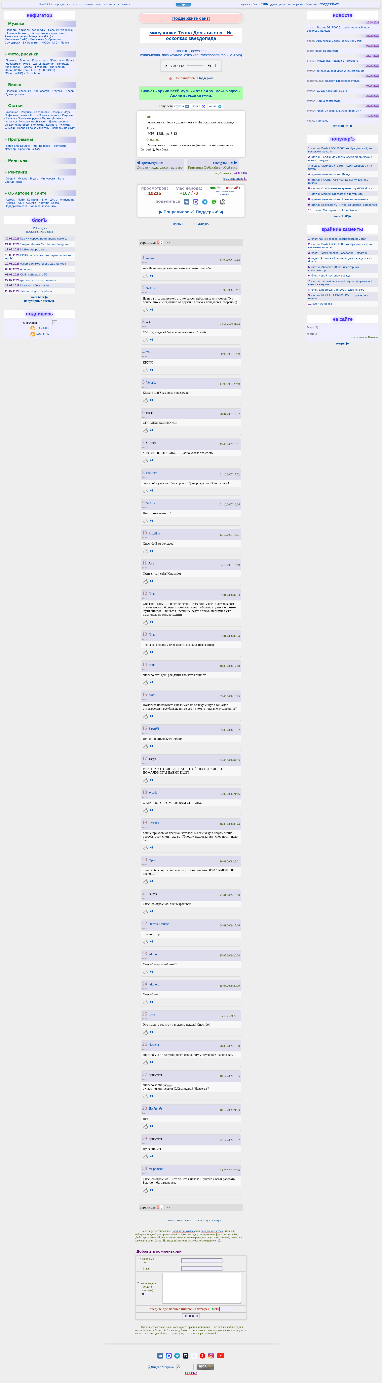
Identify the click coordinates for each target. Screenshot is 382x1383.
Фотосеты (40, 66)
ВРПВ (264, 4)
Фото (33, 115)
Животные (57, 60)
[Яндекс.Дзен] (202, 1355)
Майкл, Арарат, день (33, 249)
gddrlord (154, 954)
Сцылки (10, 127)
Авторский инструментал (48, 33)
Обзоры (57, 111)
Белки (70, 60)
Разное (27, 66)
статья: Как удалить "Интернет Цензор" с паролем (344, 204)
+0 (151, 275)
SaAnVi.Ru (45, 4)
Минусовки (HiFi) (40, 36)
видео (89, 4)
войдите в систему (212, 1231)
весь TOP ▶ (342, 216)
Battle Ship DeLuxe (18, 145)
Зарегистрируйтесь (183, 1231)
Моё (37, 73)
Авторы (10, 199)
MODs (46, 42)
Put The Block (41, 145)
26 (144, 1044)
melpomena (156, 1169)
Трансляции (57, 66)
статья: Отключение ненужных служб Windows (341, 188)
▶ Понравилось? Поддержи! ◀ (191, 211)
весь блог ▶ (39, 297)
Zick (149, 352)
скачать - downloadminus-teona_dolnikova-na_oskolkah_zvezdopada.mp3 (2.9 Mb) (191, 53)
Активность (67, 199)
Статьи (15, 105)
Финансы (11, 121)
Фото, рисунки (23, 54)
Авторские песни (16, 36)
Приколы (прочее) (17, 33)
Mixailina (155, 533)
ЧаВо (21, 199)
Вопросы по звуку (63, 127)
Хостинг (44, 202)
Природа (63, 63)
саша (152, 664)
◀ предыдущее (159, 164)
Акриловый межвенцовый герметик (339, 40)
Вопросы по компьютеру (33, 127)
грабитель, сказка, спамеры (38, 280)
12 (144, 593)
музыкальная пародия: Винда (330, 174)
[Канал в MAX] (168, 1355)
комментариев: (235, 178)
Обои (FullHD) (14, 73)
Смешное (12, 111)
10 (144, 532)
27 (144, 1074)
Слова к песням (49, 115)
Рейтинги (17, 172)
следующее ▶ (212, 164)
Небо (26, 63)
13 (144, 634)
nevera (150, 258)
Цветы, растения (44, 63)
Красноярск (12, 66)
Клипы (70, 90)
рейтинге (226, 194)
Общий (10, 178)
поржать (298, 4)
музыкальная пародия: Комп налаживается (339, 199)
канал (196, 106)
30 (144, 1168)
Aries (152, 695)
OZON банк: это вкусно (332, 90)
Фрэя (152, 860)
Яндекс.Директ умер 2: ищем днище (340, 70)
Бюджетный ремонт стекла (342, 80)
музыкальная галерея (191, 223)
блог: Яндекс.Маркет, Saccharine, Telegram (339, 252)
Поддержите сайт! (191, 18)
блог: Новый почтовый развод (330, 275)
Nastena (154, 1044)
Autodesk (26, 269)
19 (144, 822)
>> (168, 242)
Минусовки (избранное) (45, 39)
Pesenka (154, 822)
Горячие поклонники (43, 206)
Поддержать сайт (16, 206)
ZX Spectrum (31, 42)
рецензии (285, 4)
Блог (19, 181)
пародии (60, 4)
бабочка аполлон (326, 50)
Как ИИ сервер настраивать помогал (44, 238)
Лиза (152, 593)
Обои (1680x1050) (43, 70)
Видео (14, 84)
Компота (51, 124)
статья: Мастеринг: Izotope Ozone (335, 210)
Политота (37, 124)
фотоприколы (75, 4)
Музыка (16, 23)
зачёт (215, 187)
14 (144, 664)
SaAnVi (151, 288)
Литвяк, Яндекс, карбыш (36, 291)
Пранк (65, 42)
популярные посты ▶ (39, 301)
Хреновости (41, 90)
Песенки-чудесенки (60, 29)
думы (273, 4)
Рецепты (67, 115)
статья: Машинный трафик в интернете (337, 193)
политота (101, 4)
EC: (191, 1372)
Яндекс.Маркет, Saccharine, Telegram (44, 244)
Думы (53, 199)
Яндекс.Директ (51, 118)
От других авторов (17, 124)
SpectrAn (24, 148)
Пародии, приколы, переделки (26, 29)
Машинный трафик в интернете (337, 60)
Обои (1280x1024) (17, 70)
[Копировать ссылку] (222, 202)
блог (255, 4)
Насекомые (13, 63)
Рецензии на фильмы (35, 111)
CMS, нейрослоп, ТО (34, 274)
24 (144, 983)
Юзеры (10, 202)
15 (144, 694)
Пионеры (322, 120)
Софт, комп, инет (16, 115)
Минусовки (48, 178)
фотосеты (311, 4)
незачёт (232, 187)
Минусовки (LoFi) (16, 39)
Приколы (11, 60)
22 (144, 923)
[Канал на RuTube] (185, 1355)
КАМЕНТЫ (42, 334)
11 (144, 562)
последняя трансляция (39, 231)
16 (144, 728)
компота (114, 4)
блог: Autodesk (322, 303)
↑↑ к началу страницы (208, 1220)
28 (144, 1108)
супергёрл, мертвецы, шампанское (43, 263)
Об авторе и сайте (27, 193)
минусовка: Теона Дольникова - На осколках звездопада (191, 35)
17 (144, 758)
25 (144, 1013)
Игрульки (57, 90)
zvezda (153, 792)
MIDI (55, 42)
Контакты (33, 199)
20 (144, 859)
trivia (152, 1014)
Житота (65, 124)
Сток (29, 73)
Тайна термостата (329, 100)
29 (144, 1138)
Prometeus (59, 145)
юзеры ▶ (342, 343)
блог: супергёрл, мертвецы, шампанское (337, 289)
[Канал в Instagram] (211, 1355)
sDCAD (37, 148)
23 (144, 953)
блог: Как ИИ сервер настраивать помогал (338, 238)
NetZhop (10, 148)
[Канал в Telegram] (177, 1355)
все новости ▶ (342, 125)
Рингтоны (18, 160)
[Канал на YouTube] (220, 1355)
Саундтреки (12, 42)
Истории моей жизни (32, 121)
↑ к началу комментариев (176, 1220)
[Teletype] (194, 1355)
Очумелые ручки (28, 118)
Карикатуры (40, 60)
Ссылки (31, 202)
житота (125, 4)
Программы (20, 139)
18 (144, 792)
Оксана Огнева (159, 924)
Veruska (151, 382)
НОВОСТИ (42, 328)
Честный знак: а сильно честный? (339, 110)
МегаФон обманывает (34, 285)
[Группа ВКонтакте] (160, 1355)
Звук (67, 111)
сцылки (245, 4)
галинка (151, 473)
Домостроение (15, 94)
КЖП (21, 202)
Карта (55, 202)
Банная (25, 60)
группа (179, 106)
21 (144, 893)
